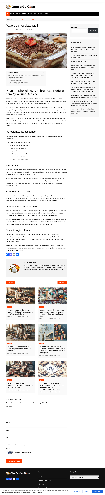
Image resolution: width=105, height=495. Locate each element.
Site (7, 437)
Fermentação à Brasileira (78, 61)
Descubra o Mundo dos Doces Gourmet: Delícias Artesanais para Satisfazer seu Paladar (20, 312)
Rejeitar (87, 491)
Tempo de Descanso (15, 80)
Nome (8, 422)
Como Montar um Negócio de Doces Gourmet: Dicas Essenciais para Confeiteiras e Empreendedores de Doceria (84, 103)
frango (12, 13)
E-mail (8, 430)
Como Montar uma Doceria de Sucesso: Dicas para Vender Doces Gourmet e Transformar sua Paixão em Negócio (83, 89)
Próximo (61, 282)
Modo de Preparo (16, 78)
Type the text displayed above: (22, 452)
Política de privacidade (44, 480)
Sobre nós (41, 484)
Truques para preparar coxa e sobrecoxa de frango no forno (84, 56)
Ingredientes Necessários (16, 77)
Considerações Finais (15, 84)
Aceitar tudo (97, 491)
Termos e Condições (44, 488)
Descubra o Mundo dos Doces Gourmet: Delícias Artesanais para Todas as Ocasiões (20, 385)
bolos (30, 13)
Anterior (11, 282)
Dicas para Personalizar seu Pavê (20, 82)
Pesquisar (74, 27)
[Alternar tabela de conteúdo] (43, 73)
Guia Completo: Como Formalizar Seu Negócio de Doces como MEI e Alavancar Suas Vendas (83, 111)
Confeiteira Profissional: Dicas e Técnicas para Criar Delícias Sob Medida (19, 349)
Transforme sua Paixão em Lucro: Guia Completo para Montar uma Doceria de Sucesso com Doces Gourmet (82, 75)
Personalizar (76, 491)
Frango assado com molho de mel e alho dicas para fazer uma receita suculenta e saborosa (83, 49)
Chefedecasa (10, 30)
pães (35, 13)
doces (40, 13)
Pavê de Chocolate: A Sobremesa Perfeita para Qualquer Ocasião (26, 75)
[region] (52, 491)
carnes (18, 13)
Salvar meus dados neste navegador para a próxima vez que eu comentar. (28, 445)
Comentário (9, 406)
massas (24, 13)
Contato (46, 13)
